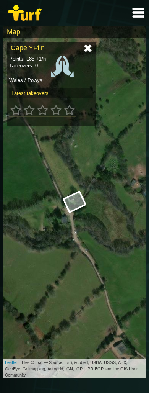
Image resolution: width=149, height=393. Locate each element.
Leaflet (11, 362)
